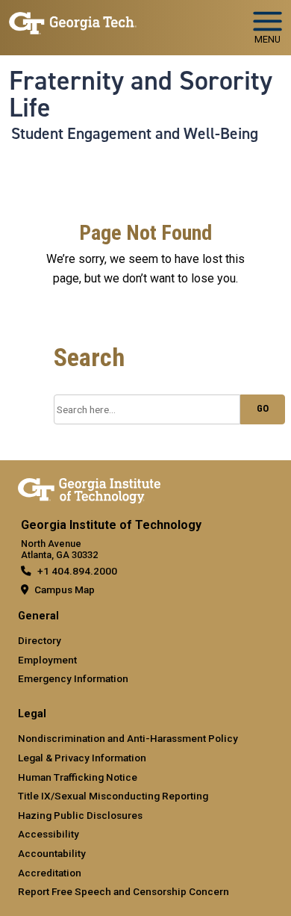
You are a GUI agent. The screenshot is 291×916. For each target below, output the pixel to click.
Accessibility (48, 834)
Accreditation (49, 873)
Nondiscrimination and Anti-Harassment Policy (128, 738)
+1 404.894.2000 (77, 571)
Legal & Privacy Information (82, 758)
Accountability (52, 853)
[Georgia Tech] (89, 488)
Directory (39, 640)
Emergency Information (73, 678)
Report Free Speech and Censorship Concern (123, 891)
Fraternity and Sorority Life (140, 94)
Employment (47, 660)
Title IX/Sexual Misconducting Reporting (113, 796)
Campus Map (64, 589)
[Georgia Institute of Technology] (73, 21)
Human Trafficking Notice (77, 777)
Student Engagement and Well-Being (134, 134)
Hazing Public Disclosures (80, 815)
